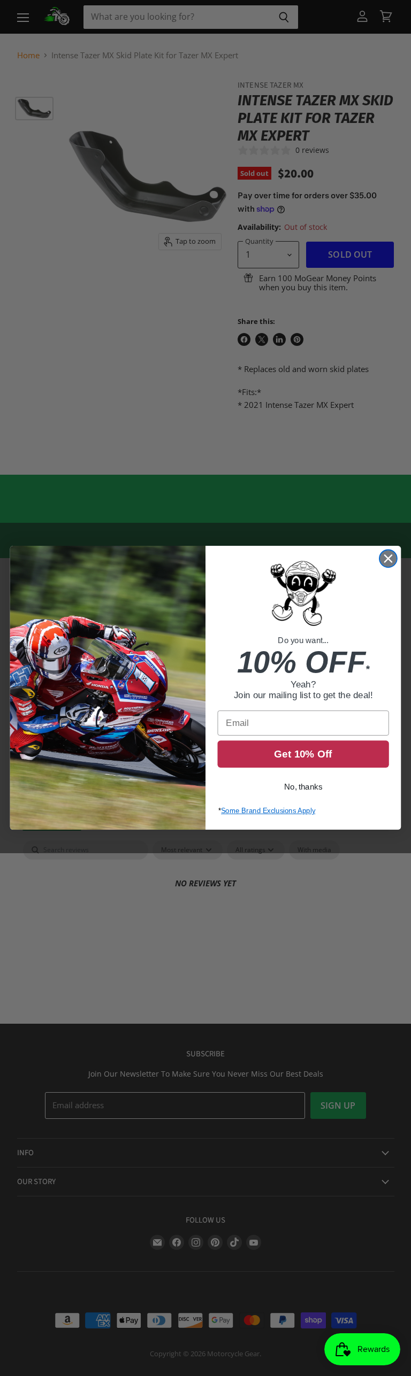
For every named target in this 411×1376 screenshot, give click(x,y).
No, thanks (303, 787)
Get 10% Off (303, 754)
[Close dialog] (388, 559)
